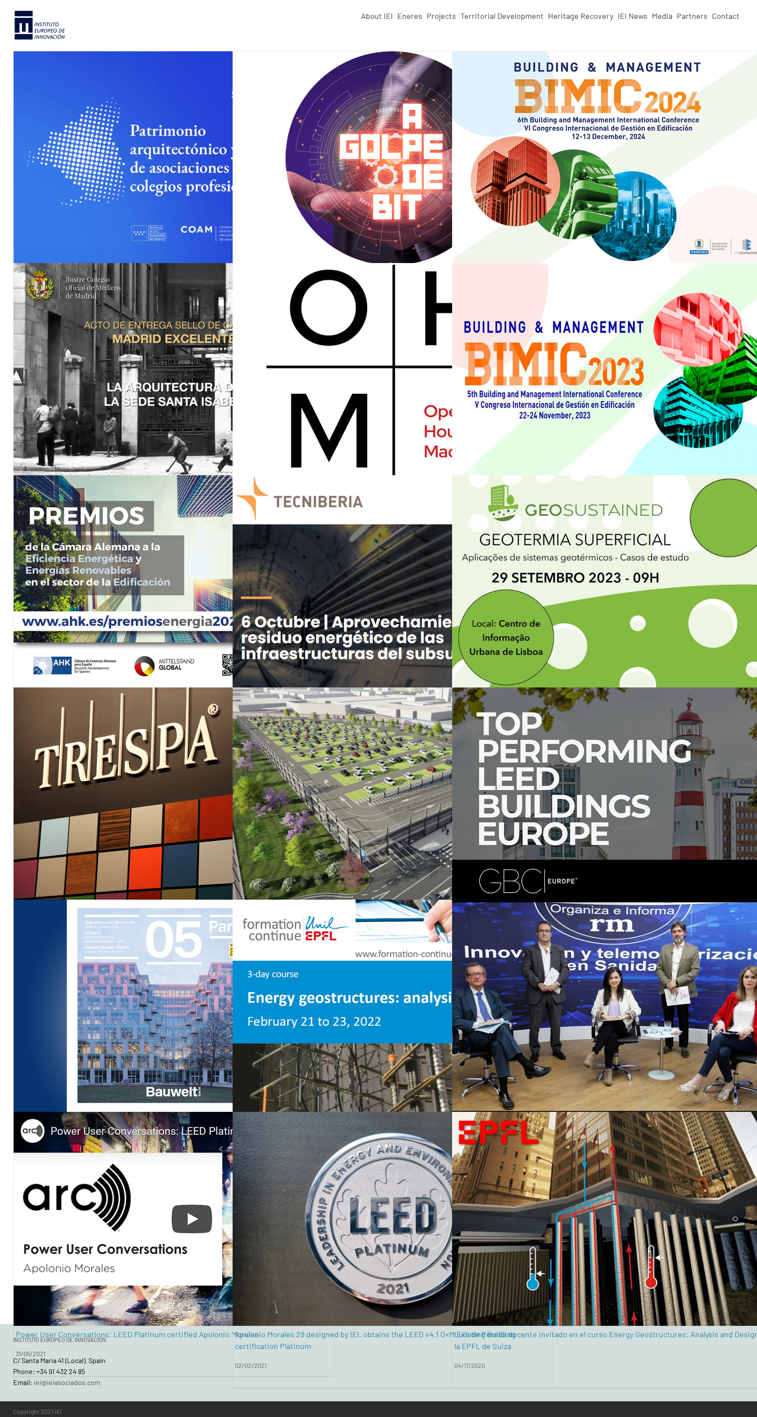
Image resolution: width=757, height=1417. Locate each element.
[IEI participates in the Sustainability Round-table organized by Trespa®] (174, 794)
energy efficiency (582, 167)
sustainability (718, 167)
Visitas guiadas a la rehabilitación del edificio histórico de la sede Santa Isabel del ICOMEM (172, 423)
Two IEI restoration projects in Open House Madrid (322, 424)
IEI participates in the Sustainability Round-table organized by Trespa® (138, 848)
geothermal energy (632, 167)
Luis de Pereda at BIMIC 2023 (504, 424)
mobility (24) (694, 238)
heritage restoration (215, 386)
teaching (709, 1235)
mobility (403, 811)
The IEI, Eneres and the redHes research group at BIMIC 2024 (560, 212)
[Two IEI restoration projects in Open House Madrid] (393, 370)
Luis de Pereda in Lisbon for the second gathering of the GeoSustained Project (591, 636)
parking (427, 811)
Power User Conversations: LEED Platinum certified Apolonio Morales (137, 1273)
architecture (504, 167)
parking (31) (693, 258)
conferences (540, 167)
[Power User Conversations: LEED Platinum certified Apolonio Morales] (174, 1219)
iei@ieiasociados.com (67, 1382)
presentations (678, 167)
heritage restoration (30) (707, 212)
